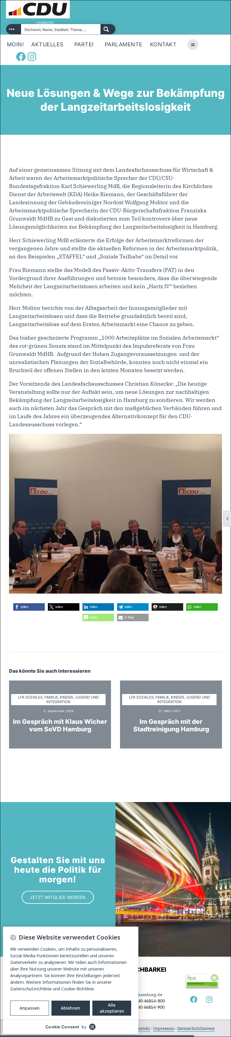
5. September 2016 (59, 711)
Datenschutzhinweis (195, 1028)
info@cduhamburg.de (140, 994)
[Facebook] (21, 56)
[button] (29, 607)
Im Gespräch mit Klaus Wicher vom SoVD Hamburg (60, 725)
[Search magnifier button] (108, 29)
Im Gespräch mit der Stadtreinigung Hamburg (171, 725)
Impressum (163, 1028)
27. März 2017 (170, 711)
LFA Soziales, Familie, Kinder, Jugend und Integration (58, 699)
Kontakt (142, 1028)
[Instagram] (32, 56)
